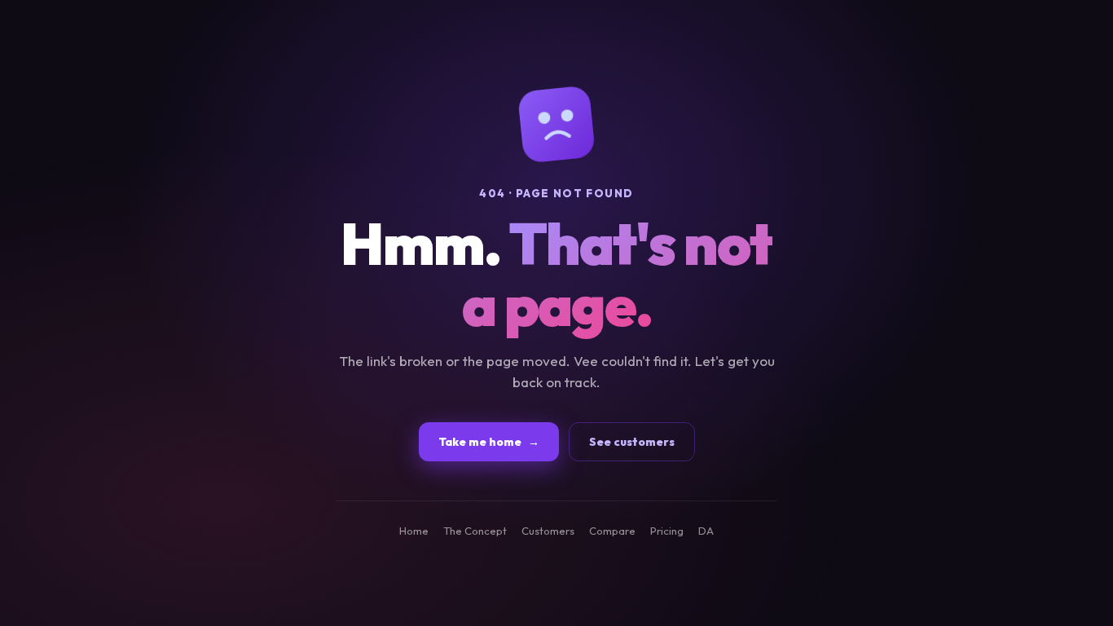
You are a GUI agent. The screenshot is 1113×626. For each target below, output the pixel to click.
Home (414, 530)
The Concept (475, 530)
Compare (612, 530)
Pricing (667, 530)
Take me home (488, 441)
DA (706, 530)
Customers (547, 530)
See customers (632, 441)
